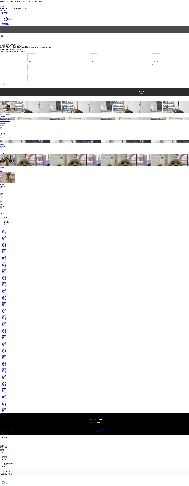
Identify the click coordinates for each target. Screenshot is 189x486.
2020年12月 (4, 310)
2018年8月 (4, 343)
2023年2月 (4, 279)
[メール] (1, 450)
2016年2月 (4, 378)
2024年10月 (4, 256)
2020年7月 (4, 316)
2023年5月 (4, 276)
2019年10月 (4, 326)
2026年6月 (4, 232)
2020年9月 (4, 313)
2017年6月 (4, 359)
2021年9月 (4, 299)
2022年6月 (4, 289)
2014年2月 (4, 407)
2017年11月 (4, 354)
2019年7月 (4, 330)
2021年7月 (4, 302)
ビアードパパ (3, 137)
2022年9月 (4, 285)
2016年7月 (4, 372)
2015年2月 (4, 392)
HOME (3, 481)
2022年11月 (4, 283)
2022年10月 (4, 284)
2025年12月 (4, 239)
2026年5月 (4, 233)
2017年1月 (4, 365)
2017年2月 (4, 364)
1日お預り (6, 20)
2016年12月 (4, 366)
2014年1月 (4, 408)
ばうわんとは (4, 457)
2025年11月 (4, 240)
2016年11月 (4, 368)
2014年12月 (4, 395)
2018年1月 (4, 351)
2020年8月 (4, 315)
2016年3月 (4, 377)
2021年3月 (4, 306)
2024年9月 (4, 257)
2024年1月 (4, 266)
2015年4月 (4, 390)
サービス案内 (4, 459)
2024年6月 (4, 260)
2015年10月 (4, 383)
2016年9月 (4, 370)
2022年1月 (4, 295)
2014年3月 (4, 405)
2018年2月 (4, 350)
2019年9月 (4, 328)
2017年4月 (4, 362)
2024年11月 (4, 255)
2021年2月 (4, 308)
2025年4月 (4, 249)
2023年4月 (4, 277)
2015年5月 (4, 389)
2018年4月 (4, 348)
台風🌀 (1, 197)
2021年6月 (4, 303)
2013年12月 (4, 409)
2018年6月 (4, 345)
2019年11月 (4, 325)
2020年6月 (4, 317)
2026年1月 (4, 238)
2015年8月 (4, 385)
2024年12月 (4, 253)
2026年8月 (4, 230)
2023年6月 (4, 275)
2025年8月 (4, 244)
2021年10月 (4, 298)
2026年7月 (4, 231)
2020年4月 (4, 319)
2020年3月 (4, 321)
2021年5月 (4, 304)
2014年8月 (4, 399)
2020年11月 (4, 311)
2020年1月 (4, 323)
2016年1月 (4, 379)
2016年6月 (4, 374)
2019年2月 (4, 336)
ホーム (3, 3)
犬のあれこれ (4, 225)
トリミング (6, 17)
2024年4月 (4, 263)
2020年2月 (4, 322)
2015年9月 (4, 384)
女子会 (2, 144)
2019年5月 (4, 332)
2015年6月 (4, 388)
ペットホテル (6, 18)
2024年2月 (4, 265)
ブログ (3, 99)
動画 (5, 223)
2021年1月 (4, 309)
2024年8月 (4, 258)
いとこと (2, 191)
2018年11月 (4, 339)
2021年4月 (4, 305)
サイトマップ (4, 437)
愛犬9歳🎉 (1, 204)
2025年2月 (4, 251)
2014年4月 (4, 404)
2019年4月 (4, 333)
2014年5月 (4, 403)
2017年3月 (4, 363)
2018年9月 (4, 342)
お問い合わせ (2, 10)
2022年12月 (4, 282)
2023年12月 (4, 268)
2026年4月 (4, 235)
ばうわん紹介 (6, 221)
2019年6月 (4, 331)
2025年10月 (4, 242)
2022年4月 (4, 291)
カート (3, 4)
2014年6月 (4, 402)
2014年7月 (4, 401)
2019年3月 (4, 335)
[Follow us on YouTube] (3, 450)
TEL (2, 484)
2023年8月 (4, 272)
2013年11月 (4, 410)
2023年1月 (4, 280)
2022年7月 (4, 288)
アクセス (3, 466)
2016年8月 (4, 371)
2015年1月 (4, 394)
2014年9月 (4, 398)
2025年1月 (4, 252)
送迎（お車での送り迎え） (8, 19)
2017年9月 (4, 356)
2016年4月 (4, 376)
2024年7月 (4, 259)
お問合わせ (4, 467)
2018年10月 (4, 341)
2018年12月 (4, 338)
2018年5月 (4, 346)
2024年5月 (4, 262)
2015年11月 (4, 382)
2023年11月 (4, 269)
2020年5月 (4, 318)
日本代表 (2, 184)
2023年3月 (4, 278)
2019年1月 (4, 337)
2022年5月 (4, 290)
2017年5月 (4, 361)
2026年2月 (4, 237)
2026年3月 (4, 236)
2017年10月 (4, 355)
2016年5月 (4, 375)
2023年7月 (4, 273)
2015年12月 (4, 381)
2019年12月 (4, 324)
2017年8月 (4, 357)
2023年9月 (4, 271)
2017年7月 (4, 358)
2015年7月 (4, 386)
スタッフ (5, 14)
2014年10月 (4, 397)
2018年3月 (4, 349)
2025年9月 (4, 243)
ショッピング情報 (5, 217)
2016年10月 (4, 369)
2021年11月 (4, 297)
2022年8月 (4, 286)
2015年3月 (4, 391)
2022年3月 (4, 292)
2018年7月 (4, 344)
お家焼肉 (2, 167)
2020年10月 (4, 312)
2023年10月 (4, 270)
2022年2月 (4, 293)
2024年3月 (4, 264)
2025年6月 (4, 246)
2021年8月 (4, 301)
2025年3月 (4, 250)
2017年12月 (4, 352)
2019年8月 (4, 329)
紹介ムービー (6, 224)
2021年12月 (4, 296)
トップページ (4, 456)
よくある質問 (4, 465)
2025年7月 (4, 245)
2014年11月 (4, 396)
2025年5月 (4, 247)
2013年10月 (4, 411)
